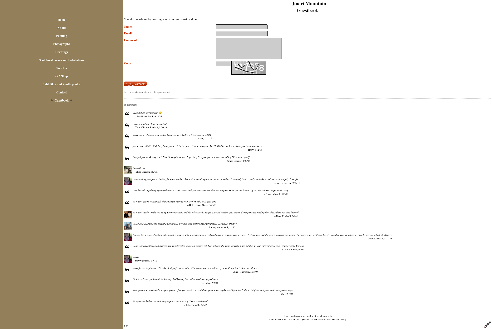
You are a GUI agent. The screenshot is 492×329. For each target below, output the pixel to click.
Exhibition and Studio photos (61, 84)
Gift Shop (61, 76)
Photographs (61, 44)
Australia (327, 316)
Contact (61, 92)
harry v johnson (284, 183)
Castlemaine (312, 316)
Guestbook (62, 100)
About (61, 27)
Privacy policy (339, 319)
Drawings (61, 52)
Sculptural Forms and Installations (61, 60)
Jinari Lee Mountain (294, 316)
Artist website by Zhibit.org (282, 319)
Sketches (61, 68)
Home (61, 19)
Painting (61, 35)
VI (320, 316)
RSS (126, 326)
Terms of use (323, 319)
